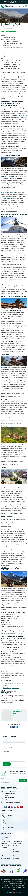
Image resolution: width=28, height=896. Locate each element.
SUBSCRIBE (23, 780)
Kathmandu (6, 51)
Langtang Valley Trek (7, 198)
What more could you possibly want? (10, 68)
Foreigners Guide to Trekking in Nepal (13, 683)
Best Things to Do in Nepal (8, 39)
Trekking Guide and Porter (17, 850)
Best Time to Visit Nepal (9, 37)
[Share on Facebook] (11, 727)
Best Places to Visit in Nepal (8, 49)
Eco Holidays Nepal (8, 28)
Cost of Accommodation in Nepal (12, 64)
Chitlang (5, 54)
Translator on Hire (5, 858)
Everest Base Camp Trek (10, 176)
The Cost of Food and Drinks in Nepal (12, 62)
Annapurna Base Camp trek (8, 192)
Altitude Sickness (17, 845)
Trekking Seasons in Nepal (5, 855)
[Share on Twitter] (14, 727)
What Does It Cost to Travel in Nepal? (10, 60)
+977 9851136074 (9, 798)
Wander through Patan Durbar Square (13, 47)
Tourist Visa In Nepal (16, 859)
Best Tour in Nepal (8, 686)
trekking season (22, 115)
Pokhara (5, 53)
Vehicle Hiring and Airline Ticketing (17, 842)
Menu (23, 6)
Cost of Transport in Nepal (10, 66)
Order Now (16, 2)
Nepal (16, 117)
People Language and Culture (11, 688)
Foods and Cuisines (18, 838)
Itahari (5, 56)
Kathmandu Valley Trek (14, 204)
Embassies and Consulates (5, 846)
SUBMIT (6, 764)
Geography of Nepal (4, 838)
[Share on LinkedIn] (17, 727)
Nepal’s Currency (5, 58)
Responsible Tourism (16, 855)
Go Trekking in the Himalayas (11, 41)
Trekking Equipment (6, 850)
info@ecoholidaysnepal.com (12, 802)
